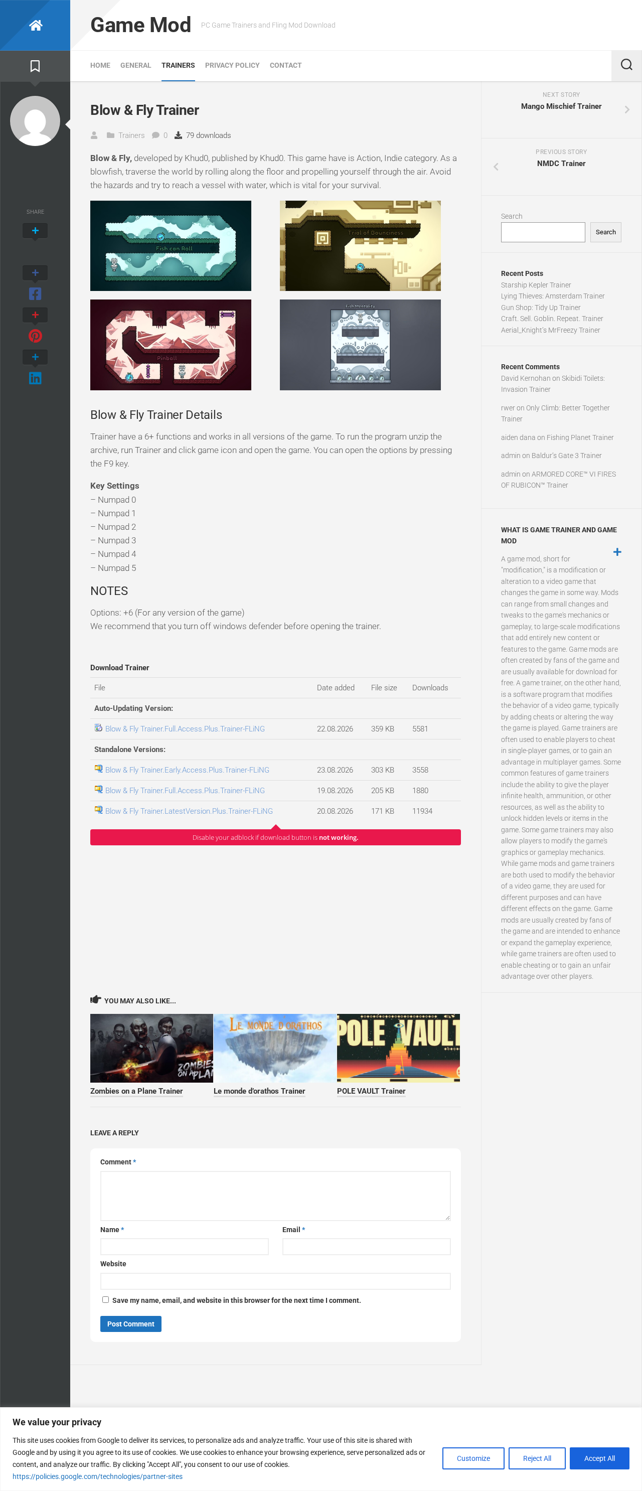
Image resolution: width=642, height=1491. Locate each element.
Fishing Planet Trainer (580, 437)
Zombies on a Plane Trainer (136, 1091)
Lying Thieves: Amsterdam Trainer (553, 296)
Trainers (178, 65)
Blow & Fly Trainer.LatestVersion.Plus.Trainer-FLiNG (189, 811)
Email (293, 1230)
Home (100, 65)
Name (112, 1230)
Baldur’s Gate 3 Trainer (567, 456)
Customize (473, 1458)
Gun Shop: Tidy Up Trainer (541, 308)
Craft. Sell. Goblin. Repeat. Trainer (552, 319)
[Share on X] (35, 241)
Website (113, 1264)
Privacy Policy (232, 65)
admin (511, 456)
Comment (118, 1162)
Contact (286, 65)
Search (512, 216)
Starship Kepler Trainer (536, 285)
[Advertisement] (275, 919)
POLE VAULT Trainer (371, 1091)
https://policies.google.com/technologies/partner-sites (98, 1476)
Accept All (599, 1458)
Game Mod (140, 25)
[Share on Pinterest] (35, 326)
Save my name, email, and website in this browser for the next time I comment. (236, 1300)
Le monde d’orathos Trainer (259, 1091)
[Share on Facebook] (35, 284)
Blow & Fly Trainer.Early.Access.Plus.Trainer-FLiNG (187, 770)
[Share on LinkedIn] (35, 368)
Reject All (537, 1458)
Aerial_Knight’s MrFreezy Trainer (550, 330)
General (135, 65)
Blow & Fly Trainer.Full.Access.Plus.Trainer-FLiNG (185, 728)
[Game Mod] (35, 25)
